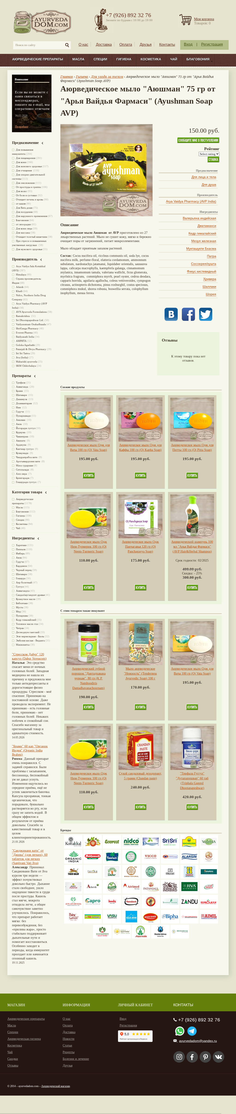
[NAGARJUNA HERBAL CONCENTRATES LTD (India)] (189, 847)
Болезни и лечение (76, 1059)
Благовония (197, 59)
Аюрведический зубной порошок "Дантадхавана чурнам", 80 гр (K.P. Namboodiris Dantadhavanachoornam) (89, 678)
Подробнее (21, 126)
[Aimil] (209, 922)
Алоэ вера (22, 473)
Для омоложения (25, 182)
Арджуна (21, 444)
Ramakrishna (23, 316)
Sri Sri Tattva (23, 353)
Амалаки (21, 419)
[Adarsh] (92, 892)
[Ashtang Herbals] (112, 892)
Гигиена (123, 59)
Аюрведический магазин (55, 1086)
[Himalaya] (209, 877)
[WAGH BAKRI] (151, 922)
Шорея (211, 294)
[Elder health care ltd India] (73, 877)
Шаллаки (209, 286)
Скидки (12, 1059)
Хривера (209, 279)
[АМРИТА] (170, 892)
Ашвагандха (23, 590)
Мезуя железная (203, 241)
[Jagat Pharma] (170, 862)
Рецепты (68, 1052)
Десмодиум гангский (27, 632)
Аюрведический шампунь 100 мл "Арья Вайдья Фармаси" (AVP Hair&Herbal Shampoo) (192, 546)
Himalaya (21, 274)
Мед (18, 611)
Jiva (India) (22, 357)
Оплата (125, 45)
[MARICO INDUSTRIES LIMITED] (112, 862)
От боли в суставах (26, 195)
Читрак (20, 628)
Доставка (104, 45)
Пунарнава (22, 615)
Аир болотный (24, 582)
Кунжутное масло (25, 599)
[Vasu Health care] (112, 922)
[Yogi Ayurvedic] (92, 922)
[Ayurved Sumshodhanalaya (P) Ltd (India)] (131, 922)
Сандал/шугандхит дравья (30, 595)
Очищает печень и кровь (29, 199)
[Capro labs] (92, 907)
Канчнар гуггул (25, 448)
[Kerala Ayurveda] (121, 937)
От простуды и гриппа (28, 187)
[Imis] (112, 907)
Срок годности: (187, 560)
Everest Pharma (24, 332)
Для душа (209, 184)
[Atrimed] (131, 892)
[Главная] (43, 22)
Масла (78, 59)
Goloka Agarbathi (25, 345)
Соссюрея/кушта (203, 264)
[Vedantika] (209, 847)
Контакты (167, 45)
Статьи (67, 1045)
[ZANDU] (189, 907)
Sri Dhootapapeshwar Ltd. (30, 320)
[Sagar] (141, 937)
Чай (173, 59)
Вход (188, 44)
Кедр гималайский (202, 233)
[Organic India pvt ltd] (73, 862)
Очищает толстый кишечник (31, 236)
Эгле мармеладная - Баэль (30, 636)
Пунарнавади (23, 415)
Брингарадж (23, 478)
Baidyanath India (25, 336)
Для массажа (23, 232)
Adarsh (20, 287)
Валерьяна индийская (199, 218)
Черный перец (24, 570)
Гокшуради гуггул (26, 482)
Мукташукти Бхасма (201, 248)
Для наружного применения (31, 216)
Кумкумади (22, 453)
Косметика (151, 59)
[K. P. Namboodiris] (131, 862)
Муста (19, 607)
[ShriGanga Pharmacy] (209, 892)
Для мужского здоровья (29, 249)
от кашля (21, 203)
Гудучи (20, 411)
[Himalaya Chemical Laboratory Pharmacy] (209, 907)
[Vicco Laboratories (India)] (151, 862)
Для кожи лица (24, 228)
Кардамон (21, 565)
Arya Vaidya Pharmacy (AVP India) (191, 201)
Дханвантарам (24, 403)
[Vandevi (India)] (189, 877)
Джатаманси (207, 226)
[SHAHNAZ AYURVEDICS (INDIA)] (170, 907)
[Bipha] (170, 922)
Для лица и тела (204, 177)
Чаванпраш (22, 436)
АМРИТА (21, 340)
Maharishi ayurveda (26, 361)
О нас (83, 45)
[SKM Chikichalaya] (189, 922)
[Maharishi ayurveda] (102, 937)
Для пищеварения (25, 158)
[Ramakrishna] (160, 937)
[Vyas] (151, 907)
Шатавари (22, 395)
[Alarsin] (189, 862)
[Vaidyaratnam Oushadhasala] (151, 877)
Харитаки (21, 545)
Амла (19, 424)
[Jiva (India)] (189, 892)
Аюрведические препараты (37, 59)
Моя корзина (204, 19)
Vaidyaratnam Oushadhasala (31, 324)
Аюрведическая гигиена (24, 1039)
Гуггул (20, 586)
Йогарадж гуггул (25, 428)
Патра (211, 256)
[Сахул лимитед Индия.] (209, 862)
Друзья (146, 45)
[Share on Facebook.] (188, 320)
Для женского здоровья (29, 166)
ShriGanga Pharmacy (27, 328)
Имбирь (20, 553)
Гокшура (20, 578)
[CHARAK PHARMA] (170, 877)
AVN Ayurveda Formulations (31, 311)
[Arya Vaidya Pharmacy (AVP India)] (92, 847)
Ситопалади (23, 469)
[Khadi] (131, 877)
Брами (20, 390)
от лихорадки (23, 224)
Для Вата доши (24, 207)
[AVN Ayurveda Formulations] (73, 907)
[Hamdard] (131, 907)
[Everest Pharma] (112, 847)
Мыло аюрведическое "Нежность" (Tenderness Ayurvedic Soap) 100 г (140, 673)
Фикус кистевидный (201, 271)
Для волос (21, 191)
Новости (68, 1039)
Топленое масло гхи (27, 624)
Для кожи (21, 162)
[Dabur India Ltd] (112, 877)
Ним (18, 407)
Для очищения (24, 170)
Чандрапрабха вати (27, 457)
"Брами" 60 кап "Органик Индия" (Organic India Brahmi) (30, 750)
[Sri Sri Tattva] (170, 847)
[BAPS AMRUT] (73, 892)
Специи (100, 59)
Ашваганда (22, 386)
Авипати (21, 440)
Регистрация (212, 44)
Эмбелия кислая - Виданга (30, 640)
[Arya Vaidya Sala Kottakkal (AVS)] (73, 847)
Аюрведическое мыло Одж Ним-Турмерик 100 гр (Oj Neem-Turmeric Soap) (88, 546)
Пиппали (21, 549)
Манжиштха (23, 644)
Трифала (20, 382)
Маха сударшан (24, 465)
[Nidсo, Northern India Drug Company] (131, 847)
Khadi (19, 291)
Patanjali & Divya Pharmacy (31, 349)
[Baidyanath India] (92, 862)
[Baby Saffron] (73, 922)
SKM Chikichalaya (26, 365)
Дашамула (22, 399)
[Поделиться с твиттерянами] (205, 320)
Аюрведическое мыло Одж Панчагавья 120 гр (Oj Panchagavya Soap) (140, 546)
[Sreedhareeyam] (180, 937)
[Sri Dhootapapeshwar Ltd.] (151, 847)
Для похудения (24, 212)
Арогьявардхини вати (28, 461)
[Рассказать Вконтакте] (171, 320)
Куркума (21, 432)
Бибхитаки (22, 603)
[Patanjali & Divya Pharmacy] (151, 892)
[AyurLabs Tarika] (92, 877)
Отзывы (12, 1065)
